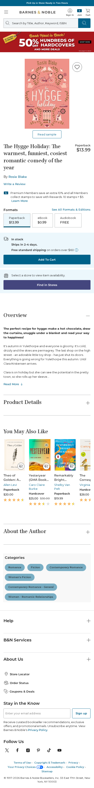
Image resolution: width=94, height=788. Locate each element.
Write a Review (14, 184)
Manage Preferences (27, 779)
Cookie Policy (52, 771)
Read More (11, 384)
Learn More (19, 201)
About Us (13, 659)
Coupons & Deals (22, 691)
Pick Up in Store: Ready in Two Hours (47, 3)
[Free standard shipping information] (76, 250)
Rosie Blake (18, 177)
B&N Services (17, 640)
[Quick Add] (20, 466)
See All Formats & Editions (71, 209)
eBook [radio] (42, 220)
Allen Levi (10, 485)
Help (8, 620)
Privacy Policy (37, 730)
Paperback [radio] (17, 220)
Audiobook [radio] (68, 220)
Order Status (19, 683)
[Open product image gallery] (47, 94)
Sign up (81, 713)
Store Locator (20, 674)
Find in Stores (47, 285)
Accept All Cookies (63, 779)
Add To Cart (47, 259)
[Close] (87, 759)
